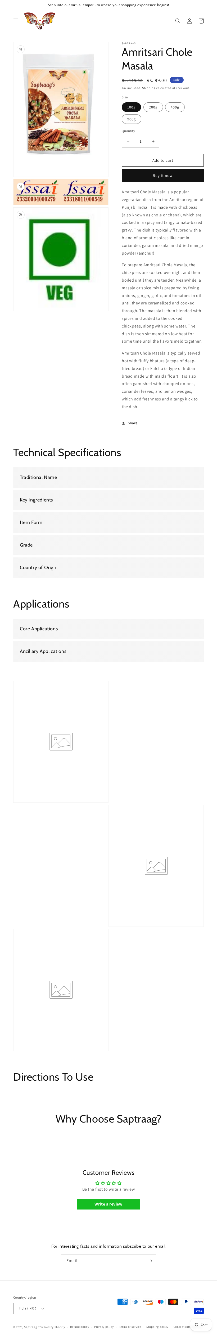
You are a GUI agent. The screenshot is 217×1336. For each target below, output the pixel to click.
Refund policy (79, 1327)
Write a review (108, 1204)
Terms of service (130, 1327)
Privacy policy (104, 1327)
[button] (16, 21)
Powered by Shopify (51, 1327)
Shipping (149, 88)
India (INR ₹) (28, 1308)
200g (153, 107)
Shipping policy (157, 1327)
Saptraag (30, 1327)
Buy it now (163, 175)
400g (175, 107)
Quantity (128, 131)
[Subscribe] (150, 1261)
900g (131, 119)
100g (131, 107)
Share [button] (133, 423)
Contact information (188, 1327)
